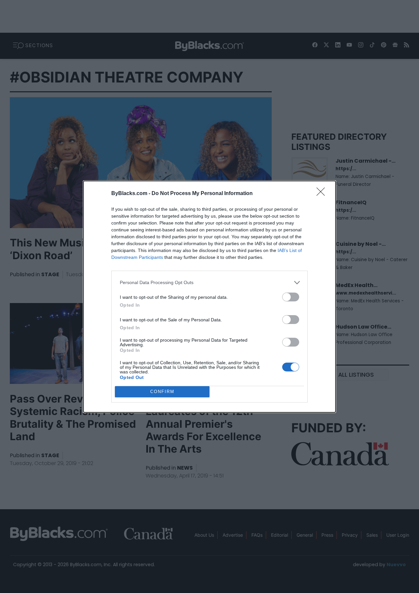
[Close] (323, 194)
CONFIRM (162, 391)
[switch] (290, 297)
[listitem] (209, 282)
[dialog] (209, 296)
